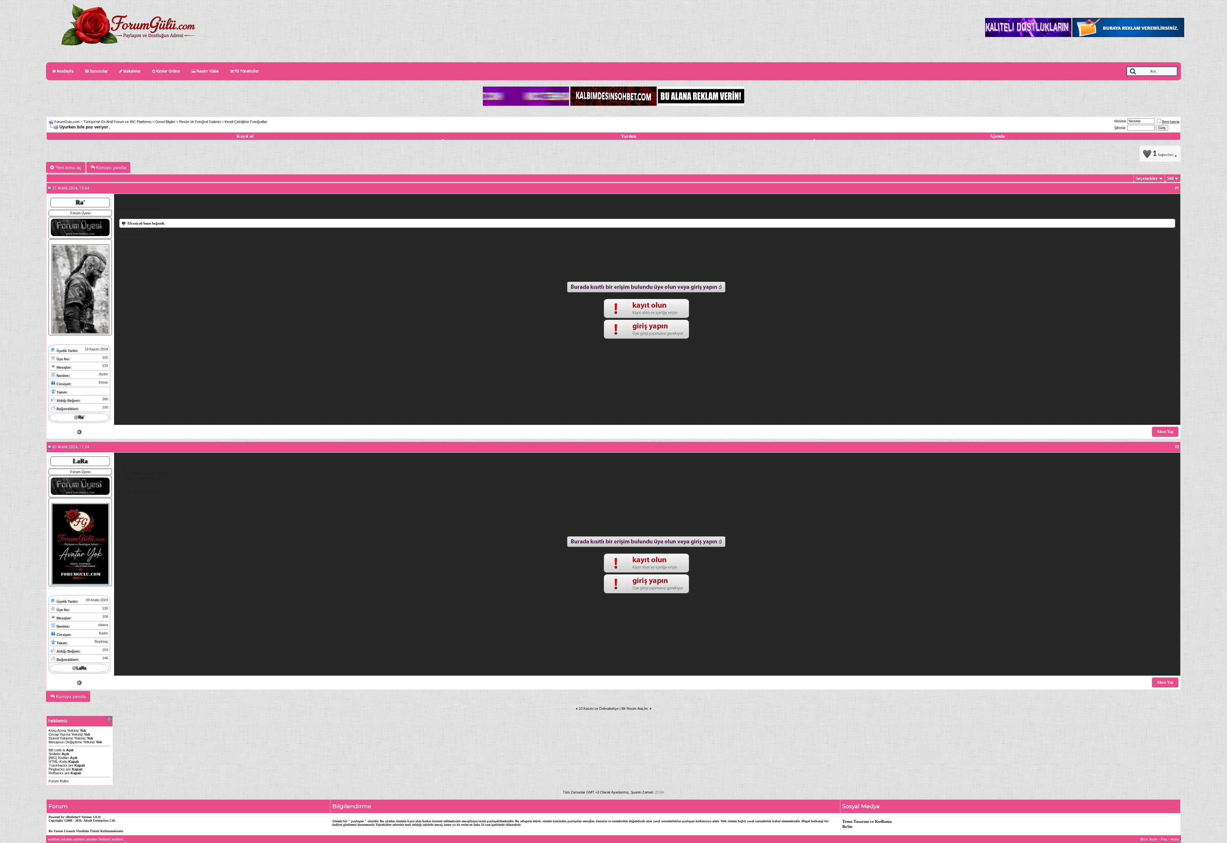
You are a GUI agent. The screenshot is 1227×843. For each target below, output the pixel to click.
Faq (1164, 839)
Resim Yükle (207, 71)
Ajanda (997, 136)
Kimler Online (167, 71)
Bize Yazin (1149, 839)
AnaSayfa (64, 71)
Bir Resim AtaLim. (635, 708)
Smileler (55, 754)
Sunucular (98, 71)
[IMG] (53, 758)
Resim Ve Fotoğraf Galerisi (200, 122)
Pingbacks (57, 769)
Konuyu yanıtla (110, 167)
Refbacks (56, 773)
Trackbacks (58, 765)
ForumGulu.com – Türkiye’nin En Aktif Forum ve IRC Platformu (102, 122)
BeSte (847, 826)
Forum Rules (59, 781)
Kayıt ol (244, 136)
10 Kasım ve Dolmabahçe (599, 708)
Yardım (629, 136)
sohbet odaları (60, 839)
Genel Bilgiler (165, 122)
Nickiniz (1120, 121)
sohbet (117, 839)
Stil (1170, 178)
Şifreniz (1120, 128)
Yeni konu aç (67, 167)
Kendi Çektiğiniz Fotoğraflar (246, 122)
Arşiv (1174, 839)
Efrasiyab (135, 223)
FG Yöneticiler (246, 71)
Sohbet (104, 839)
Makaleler (131, 71)
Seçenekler (1147, 178)
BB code (55, 750)
